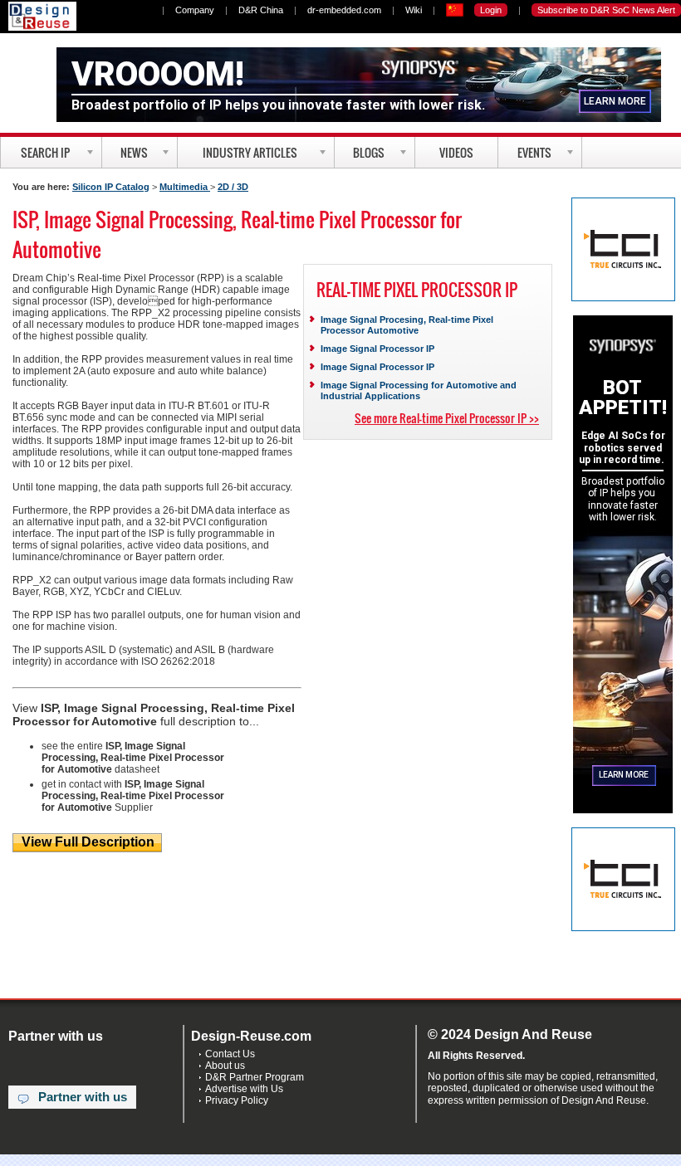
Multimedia (184, 187)
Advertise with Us (244, 1089)
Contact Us (230, 1054)
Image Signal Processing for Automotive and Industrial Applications (419, 390)
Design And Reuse (42, 16)
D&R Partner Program (254, 1077)
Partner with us (82, 1097)
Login (491, 10)
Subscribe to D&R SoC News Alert (606, 10)
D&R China (260, 10)
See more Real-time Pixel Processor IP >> (447, 418)
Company (194, 10)
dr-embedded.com (344, 10)
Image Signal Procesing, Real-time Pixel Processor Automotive (407, 325)
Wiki (413, 10)
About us (225, 1065)
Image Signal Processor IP (377, 349)
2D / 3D (233, 187)
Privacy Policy (236, 1100)
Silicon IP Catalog (110, 187)
